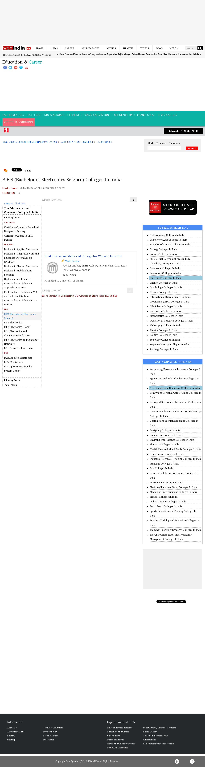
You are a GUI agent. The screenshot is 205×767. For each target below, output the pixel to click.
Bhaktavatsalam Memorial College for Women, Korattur (83, 256)
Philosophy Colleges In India (166, 325)
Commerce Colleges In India (165, 268)
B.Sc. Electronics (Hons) (17, 326)
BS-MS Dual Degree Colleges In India (170, 258)
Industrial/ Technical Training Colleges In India (175, 458)
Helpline (73, 115)
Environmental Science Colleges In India (172, 439)
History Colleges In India (163, 292)
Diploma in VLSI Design (17, 279)
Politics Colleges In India (163, 334)
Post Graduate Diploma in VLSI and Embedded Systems (21, 294)
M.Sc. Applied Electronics (18, 357)
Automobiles (149, 739)
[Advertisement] (102, 22)
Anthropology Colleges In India (167, 235)
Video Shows (113, 735)
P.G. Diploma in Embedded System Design (18, 368)
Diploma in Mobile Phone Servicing (18, 272)
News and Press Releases (119, 727)
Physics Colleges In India (163, 330)
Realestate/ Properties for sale (158, 743)
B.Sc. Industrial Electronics (18, 348)
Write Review (72, 260)
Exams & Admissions (97, 115)
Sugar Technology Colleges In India (169, 344)
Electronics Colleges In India (165, 277)
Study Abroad (53, 115)
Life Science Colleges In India (166, 306)
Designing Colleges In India (165, 430)
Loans (141, 115)
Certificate (9, 222)
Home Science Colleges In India (167, 454)
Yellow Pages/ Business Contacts (159, 727)
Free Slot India (50, 735)
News (54, 48)
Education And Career (118, 731)
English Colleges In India (163, 282)
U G (6, 309)
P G (6, 352)
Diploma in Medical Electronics (21, 266)
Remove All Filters (14, 203)
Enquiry (11, 735)
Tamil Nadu (10, 384)
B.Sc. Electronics (13, 322)
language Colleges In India (164, 463)
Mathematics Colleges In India (166, 315)
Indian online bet (115, 739)
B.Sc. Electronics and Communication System (17, 333)
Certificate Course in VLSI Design (18, 237)
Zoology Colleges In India (164, 349)
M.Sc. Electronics (13, 362)
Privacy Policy (50, 731)
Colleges (34, 115)
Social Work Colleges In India (166, 506)
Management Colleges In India (166, 482)
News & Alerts (167, 115)
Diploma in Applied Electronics (21, 249)
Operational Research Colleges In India (171, 320)
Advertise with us (39, 54)
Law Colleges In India (162, 468)
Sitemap (11, 739)
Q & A (150, 115)
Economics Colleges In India (165, 273)
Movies (111, 48)
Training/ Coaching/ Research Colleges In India (175, 529)
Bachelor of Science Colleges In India (170, 244)
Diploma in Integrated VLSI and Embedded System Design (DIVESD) (21, 257)
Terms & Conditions (53, 727)
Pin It (28, 170)
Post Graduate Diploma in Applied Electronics (18, 285)
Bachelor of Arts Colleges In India (168, 239)
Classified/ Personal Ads (155, 735)
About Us (12, 727)
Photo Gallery (150, 731)
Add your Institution (18, 122)
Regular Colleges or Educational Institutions (30, 142)
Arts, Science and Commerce (77, 142)
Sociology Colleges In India (165, 339)
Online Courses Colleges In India (168, 501)
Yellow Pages (90, 48)
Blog (159, 48)
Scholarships (123, 115)
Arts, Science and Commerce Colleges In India (175, 387)
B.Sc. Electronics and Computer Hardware (21, 342)
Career (69, 48)
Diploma (8, 244)
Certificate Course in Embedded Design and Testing (21, 229)
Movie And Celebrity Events (121, 743)
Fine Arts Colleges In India (164, 444)
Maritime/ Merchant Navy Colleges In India (173, 487)
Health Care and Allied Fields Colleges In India (175, 449)
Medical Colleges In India (164, 496)
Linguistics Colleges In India (165, 311)
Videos (144, 48)
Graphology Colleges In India (166, 287)
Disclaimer (48, 739)
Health (128, 48)
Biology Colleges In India (163, 249)
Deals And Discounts (117, 747)
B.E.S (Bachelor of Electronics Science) (20, 316)
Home (39, 48)
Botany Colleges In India (163, 254)
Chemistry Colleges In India (165, 263)
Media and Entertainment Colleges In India (173, 491)
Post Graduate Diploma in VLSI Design (21, 302)
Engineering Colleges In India (166, 435)
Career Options (13, 115)
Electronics (104, 142)
